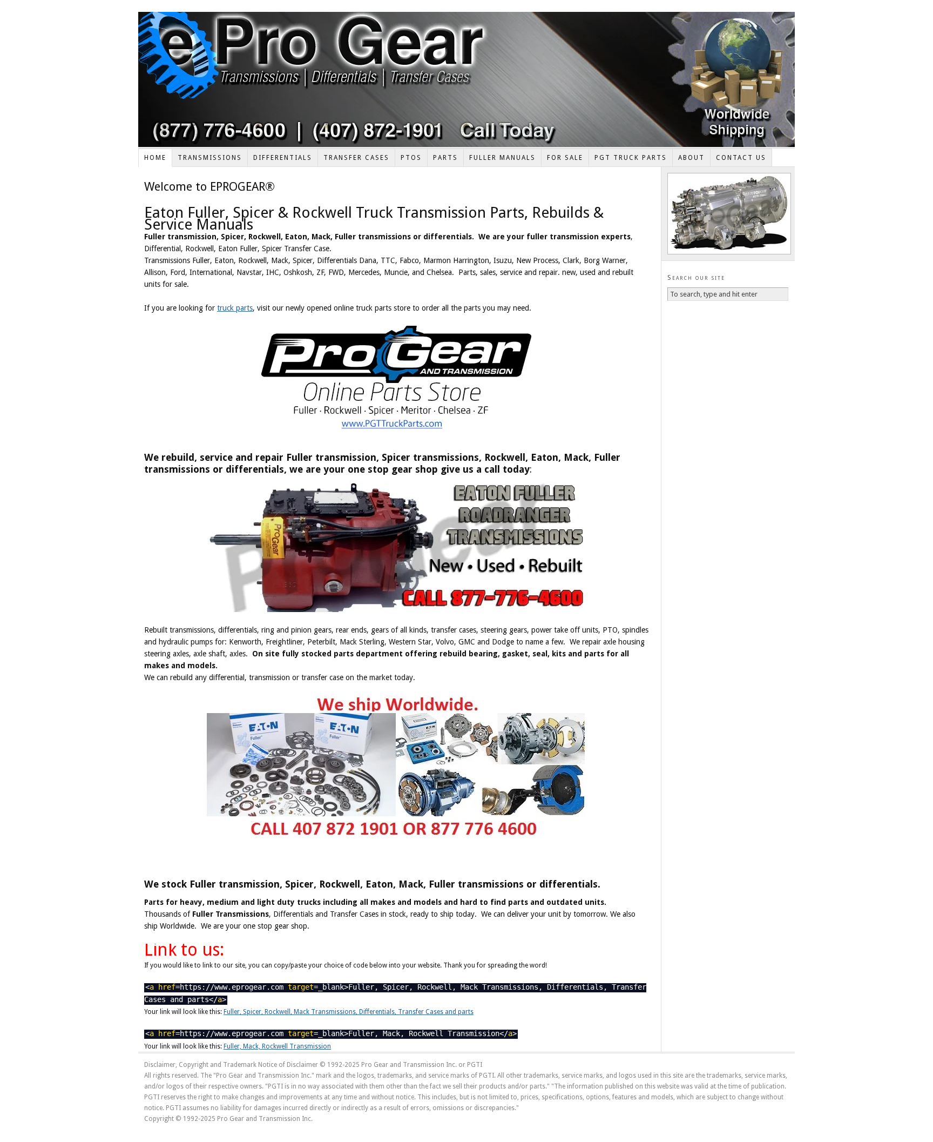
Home (155, 158)
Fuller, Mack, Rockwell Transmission (277, 1046)
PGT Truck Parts (630, 158)
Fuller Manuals (502, 158)
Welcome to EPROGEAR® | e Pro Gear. (466, 79)
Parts (445, 158)
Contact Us (741, 158)
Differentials (282, 158)
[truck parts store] (396, 380)
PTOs (411, 158)
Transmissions (210, 158)
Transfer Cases (356, 158)
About (691, 158)
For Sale (565, 158)
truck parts (235, 308)
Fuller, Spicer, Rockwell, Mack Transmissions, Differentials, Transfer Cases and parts (349, 1012)
